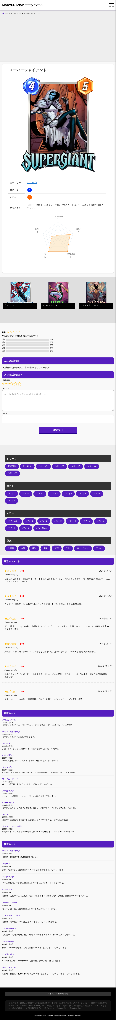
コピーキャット (9, 928)
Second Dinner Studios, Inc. (32, 1006)
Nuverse (14, 1006)
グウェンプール (9, 720)
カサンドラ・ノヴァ (11, 915)
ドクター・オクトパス (12, 826)
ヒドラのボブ (8, 954)
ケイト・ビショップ (11, 732)
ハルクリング (8, 755)
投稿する (57, 430)
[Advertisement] (58, 39)
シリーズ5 (32, 182)
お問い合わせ (63, 994)
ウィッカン (7, 767)
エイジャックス (9, 941)
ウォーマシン (8, 803)
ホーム (52, 994)
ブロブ (5, 814)
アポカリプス (8, 791)
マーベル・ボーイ (10, 779)
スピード (6, 743)
